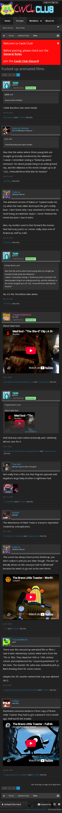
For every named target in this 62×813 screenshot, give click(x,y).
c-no (32, 382)
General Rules (12, 54)
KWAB (15, 512)
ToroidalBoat (9, 501)
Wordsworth (9, 117)
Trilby (15, 700)
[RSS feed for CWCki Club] (59, 804)
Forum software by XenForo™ (13, 809)
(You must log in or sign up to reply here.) (45, 784)
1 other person (43, 382)
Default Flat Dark (12, 804)
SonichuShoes (20, 451)
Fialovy (16, 191)
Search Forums (8, 28)
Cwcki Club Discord (26, 61)
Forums (19, 21)
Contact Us (45, 804)
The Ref (16, 464)
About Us (49, 21)
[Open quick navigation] (58, 35)
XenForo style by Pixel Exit (35, 809)
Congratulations (33, 451)
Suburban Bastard (22, 382)
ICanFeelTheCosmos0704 (27, 690)
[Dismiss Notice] (58, 43)
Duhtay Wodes (20, 128)
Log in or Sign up (50, 2)
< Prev (4, 75)
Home (7, 21)
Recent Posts (20, 28)
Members (34, 21)
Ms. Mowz (22, 117)
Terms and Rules (54, 809)
